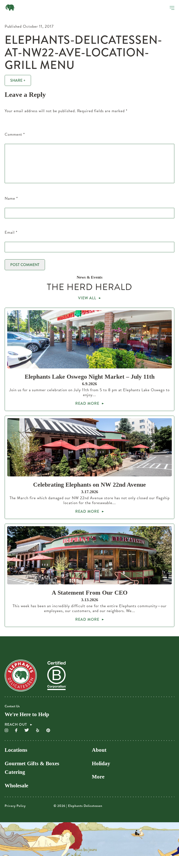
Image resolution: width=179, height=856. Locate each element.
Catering (15, 772)
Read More (87, 403)
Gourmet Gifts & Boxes (32, 763)
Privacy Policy (15, 805)
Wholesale (16, 786)
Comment (15, 134)
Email (11, 232)
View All (87, 298)
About (99, 750)
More (98, 777)
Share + (17, 80)
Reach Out (16, 725)
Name (11, 198)
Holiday (101, 763)
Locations (16, 750)
